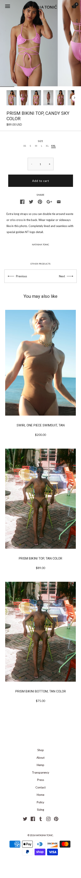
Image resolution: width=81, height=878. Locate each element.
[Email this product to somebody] (59, 201)
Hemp (40, 765)
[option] (11, 97)
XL (47, 146)
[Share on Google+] (49, 201)
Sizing (40, 809)
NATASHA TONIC (40, 244)
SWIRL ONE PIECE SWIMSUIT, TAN (41, 425)
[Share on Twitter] (31, 201)
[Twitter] (25, 818)
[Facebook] (33, 818)
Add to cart (40, 181)
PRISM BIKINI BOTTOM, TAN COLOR (40, 691)
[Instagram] (48, 818)
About (40, 757)
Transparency (40, 772)
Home (40, 794)
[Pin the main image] (40, 201)
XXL (53, 146)
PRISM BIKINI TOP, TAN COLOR (40, 558)
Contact (40, 787)
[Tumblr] (40, 818)
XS (24, 146)
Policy (40, 802)
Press (40, 780)
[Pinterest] (56, 818)
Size (40, 141)
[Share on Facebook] (22, 201)
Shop (40, 750)
